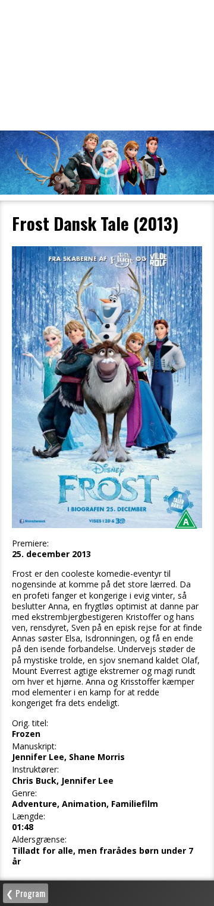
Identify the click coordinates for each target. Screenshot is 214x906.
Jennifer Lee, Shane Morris (68, 757)
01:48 (22, 827)
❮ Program (25, 892)
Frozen (26, 734)
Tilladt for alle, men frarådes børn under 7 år (102, 856)
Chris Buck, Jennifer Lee (63, 780)
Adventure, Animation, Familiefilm (85, 804)
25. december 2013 (51, 554)
